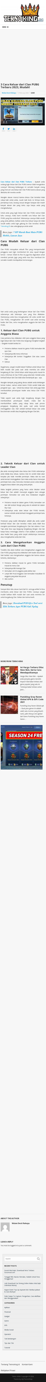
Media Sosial (9, 1330)
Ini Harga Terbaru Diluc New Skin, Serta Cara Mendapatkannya (32, 670)
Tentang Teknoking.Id (10, 1364)
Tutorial (7, 1348)
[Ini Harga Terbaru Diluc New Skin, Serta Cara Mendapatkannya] (9, 675)
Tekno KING (16, 1376)
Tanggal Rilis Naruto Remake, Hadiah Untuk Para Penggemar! (22, 1278)
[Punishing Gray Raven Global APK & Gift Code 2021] (9, 705)
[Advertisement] (23, 58)
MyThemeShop (26, 1379)
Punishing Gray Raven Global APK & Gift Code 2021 (31, 699)
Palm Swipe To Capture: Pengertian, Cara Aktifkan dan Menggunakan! (22, 1297)
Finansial (7, 1312)
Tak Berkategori (10, 1339)
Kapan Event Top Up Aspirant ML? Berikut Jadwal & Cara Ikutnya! (22, 1291)
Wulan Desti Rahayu (9, 93)
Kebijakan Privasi (8, 1370)
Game (33, 93)
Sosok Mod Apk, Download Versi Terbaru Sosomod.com (19, 1271)
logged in (13, 1245)
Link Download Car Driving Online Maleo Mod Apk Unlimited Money (22, 1284)
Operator (7, 1334)
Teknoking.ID (5, 226)
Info (5, 1325)
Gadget (7, 1316)
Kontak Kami (27, 1364)
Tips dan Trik (9, 1343)
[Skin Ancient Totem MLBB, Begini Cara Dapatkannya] (22, 747)
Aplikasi (7, 1307)
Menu (4, 27)
